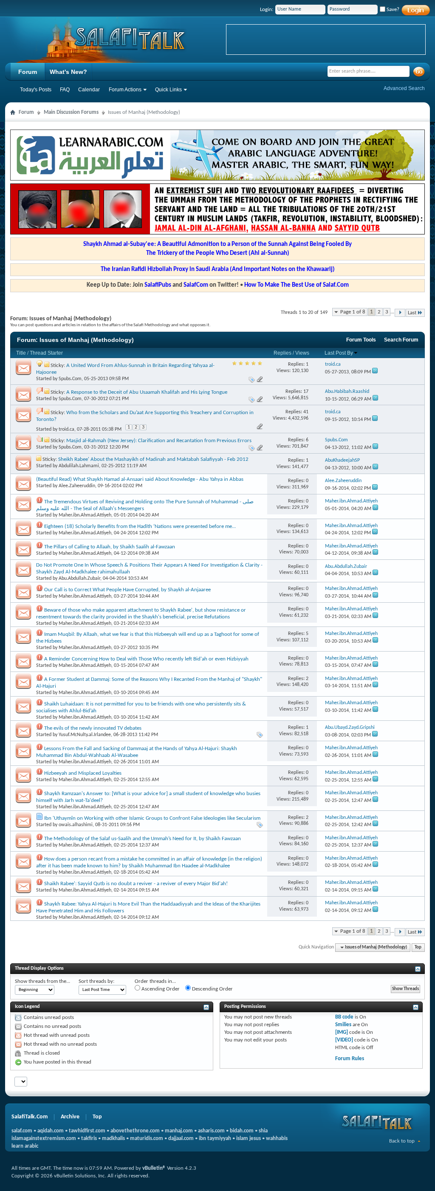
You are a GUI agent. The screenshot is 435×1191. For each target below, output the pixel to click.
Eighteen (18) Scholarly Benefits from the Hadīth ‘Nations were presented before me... (140, 526)
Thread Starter (46, 353)
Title (21, 353)
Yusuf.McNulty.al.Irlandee (85, 734)
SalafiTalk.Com (29, 1117)
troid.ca (66, 429)
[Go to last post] (375, 372)
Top (418, 947)
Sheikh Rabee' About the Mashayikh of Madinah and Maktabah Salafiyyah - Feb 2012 (153, 459)
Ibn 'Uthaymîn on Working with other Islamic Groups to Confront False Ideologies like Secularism (152, 818)
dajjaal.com (181, 1138)
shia (263, 1131)
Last (412, 313)
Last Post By (339, 353)
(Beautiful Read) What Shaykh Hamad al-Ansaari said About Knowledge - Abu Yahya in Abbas (139, 479)
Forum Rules (349, 1058)
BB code (344, 1017)
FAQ (65, 90)
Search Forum (401, 340)
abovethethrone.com (135, 1131)
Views (302, 353)
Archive (70, 1117)
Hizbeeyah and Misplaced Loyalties (82, 773)
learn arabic (24, 1146)
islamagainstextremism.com (43, 1138)
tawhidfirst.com (87, 1131)
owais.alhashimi (76, 824)
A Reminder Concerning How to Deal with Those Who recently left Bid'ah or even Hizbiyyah (146, 659)
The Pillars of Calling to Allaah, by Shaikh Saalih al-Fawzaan (109, 547)
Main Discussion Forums (71, 112)
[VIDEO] (344, 1040)
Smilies (343, 1024)
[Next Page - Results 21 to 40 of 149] (400, 313)
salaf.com (21, 1131)
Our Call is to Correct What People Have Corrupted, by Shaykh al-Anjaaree (127, 590)
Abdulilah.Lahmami (79, 465)
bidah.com (242, 1131)
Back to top (402, 1141)
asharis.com (211, 1131)
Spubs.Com (70, 378)
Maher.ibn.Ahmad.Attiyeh (85, 515)
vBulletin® (154, 1168)
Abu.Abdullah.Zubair (79, 578)
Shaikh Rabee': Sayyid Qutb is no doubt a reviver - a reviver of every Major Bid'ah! (136, 883)
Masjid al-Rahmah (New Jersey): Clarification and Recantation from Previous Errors (158, 440)
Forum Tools (361, 340)
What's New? (68, 71)
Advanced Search (404, 88)
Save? (392, 9)
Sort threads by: (96, 981)
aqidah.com (50, 1131)
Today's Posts (35, 90)
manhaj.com (179, 1131)
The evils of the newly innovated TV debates (92, 728)
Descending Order (212, 989)
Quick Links (168, 90)
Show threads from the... (42, 981)
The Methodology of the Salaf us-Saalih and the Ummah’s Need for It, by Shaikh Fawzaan (142, 838)
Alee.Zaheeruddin (77, 485)
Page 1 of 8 (352, 312)
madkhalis (113, 1138)
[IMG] (341, 1032)
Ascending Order (160, 989)
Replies (282, 353)
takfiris (89, 1138)
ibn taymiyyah (215, 1138)
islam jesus (248, 1138)
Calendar (89, 90)
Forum (27, 71)
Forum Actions (125, 90)
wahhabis (277, 1138)
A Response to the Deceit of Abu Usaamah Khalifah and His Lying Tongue (146, 392)
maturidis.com (146, 1138)
